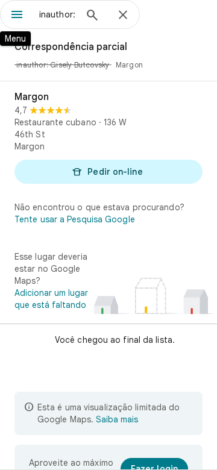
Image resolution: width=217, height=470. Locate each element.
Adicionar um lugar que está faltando (51, 298)
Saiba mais (117, 419)
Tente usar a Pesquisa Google (74, 219)
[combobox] (57, 14)
